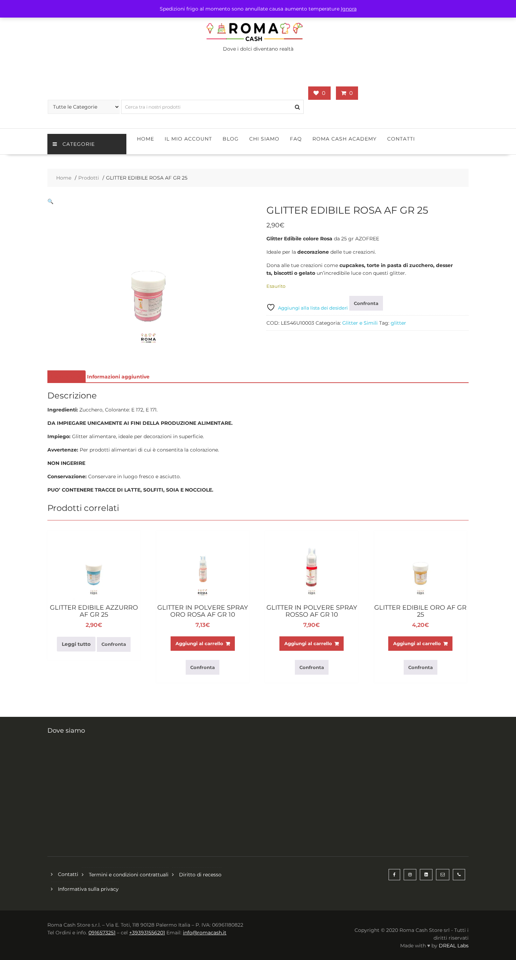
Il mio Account (188, 139)
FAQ (296, 139)
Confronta (366, 303)
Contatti (401, 139)
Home (145, 139)
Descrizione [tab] (66, 377)
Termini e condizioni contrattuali (128, 874)
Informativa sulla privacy (88, 889)
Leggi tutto (76, 644)
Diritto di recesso (200, 874)
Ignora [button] (349, 9)
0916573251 (101, 932)
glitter (398, 323)
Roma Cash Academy (344, 139)
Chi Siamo (264, 139)
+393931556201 (147, 932)
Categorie (78, 144)
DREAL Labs (454, 945)
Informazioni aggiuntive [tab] (118, 377)
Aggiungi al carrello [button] (199, 643)
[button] (50, 201)
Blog (231, 139)
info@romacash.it (204, 932)
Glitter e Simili (360, 323)
